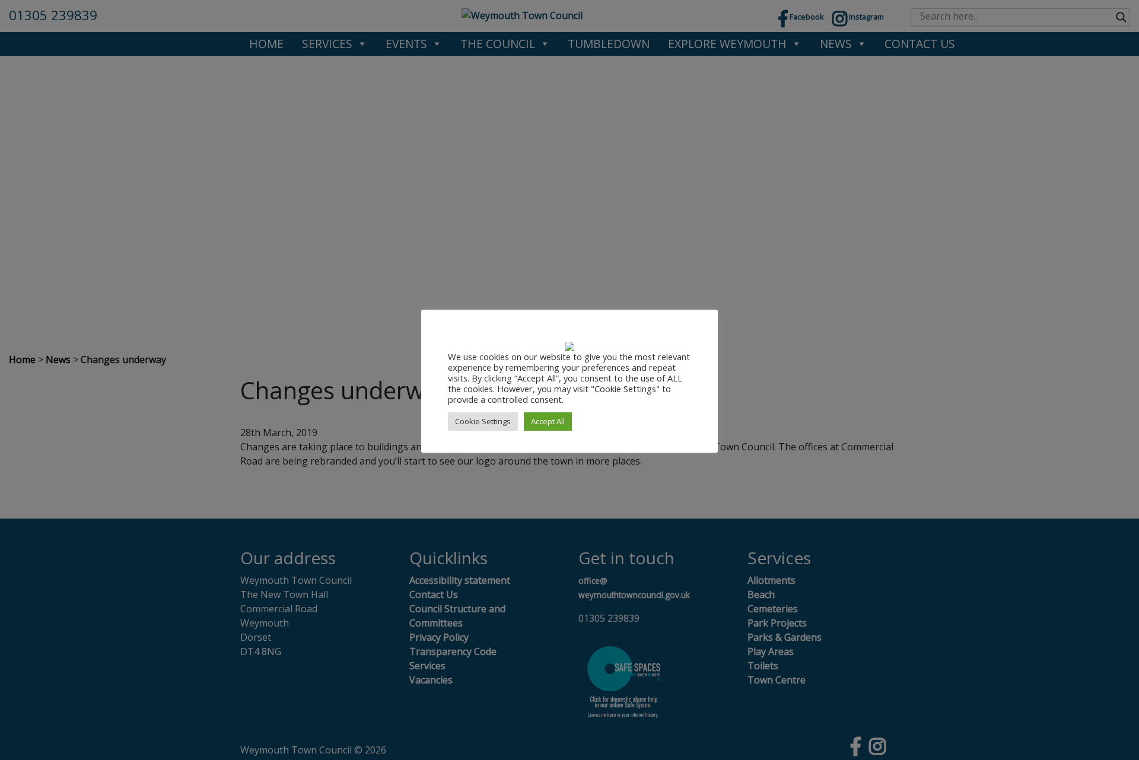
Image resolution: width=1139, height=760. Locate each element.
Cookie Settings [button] (483, 421)
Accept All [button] (548, 421)
